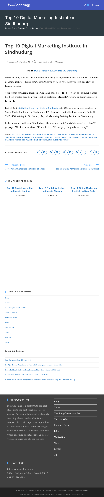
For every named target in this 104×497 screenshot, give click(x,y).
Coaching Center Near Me (28, 28)
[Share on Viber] (63, 152)
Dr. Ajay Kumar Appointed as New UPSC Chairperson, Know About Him (33, 365)
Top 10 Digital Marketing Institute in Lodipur (20, 189)
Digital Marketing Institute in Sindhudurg (56, 70)
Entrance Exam (11, 317)
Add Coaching (29, 490)
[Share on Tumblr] (83, 152)
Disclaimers (62, 490)
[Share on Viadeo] (89, 152)
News (7, 332)
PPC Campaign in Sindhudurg (80, 137)
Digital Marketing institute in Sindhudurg (39, 107)
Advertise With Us (81, 490)
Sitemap (70, 490)
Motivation (9, 327)
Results (8, 337)
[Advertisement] (52, 223)
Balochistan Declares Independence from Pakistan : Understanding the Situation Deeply (40, 379)
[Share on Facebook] (44, 152)
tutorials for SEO (61, 140)
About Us (19, 490)
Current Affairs (11, 312)
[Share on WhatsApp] (96, 152)
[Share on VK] (70, 152)
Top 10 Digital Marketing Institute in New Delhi (84, 189)
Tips (7, 342)
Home (7, 28)
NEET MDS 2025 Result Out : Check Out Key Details (26, 374)
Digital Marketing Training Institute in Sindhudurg (41, 137)
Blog (14, 28)
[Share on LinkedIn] (57, 152)
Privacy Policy (51, 490)
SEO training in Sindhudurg (34, 140)
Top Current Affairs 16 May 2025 (18, 360)
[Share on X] (37, 152)
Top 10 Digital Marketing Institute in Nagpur (52, 189)
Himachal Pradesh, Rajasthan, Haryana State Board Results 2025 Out (32, 370)
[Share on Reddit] (76, 152)
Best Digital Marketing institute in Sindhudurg (32, 135)
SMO (50, 140)
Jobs (7, 322)
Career (7, 302)
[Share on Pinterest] (50, 152)
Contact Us (40, 490)
